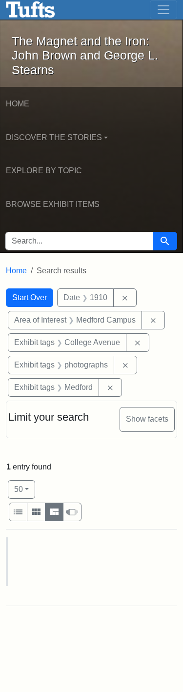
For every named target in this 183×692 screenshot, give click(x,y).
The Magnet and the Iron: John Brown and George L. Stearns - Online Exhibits (30, 9)
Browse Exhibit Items (53, 204)
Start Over (29, 297)
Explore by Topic (44, 170)
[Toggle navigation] (163, 10)
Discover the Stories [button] (54, 137)
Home (17, 104)
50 (24, 489)
